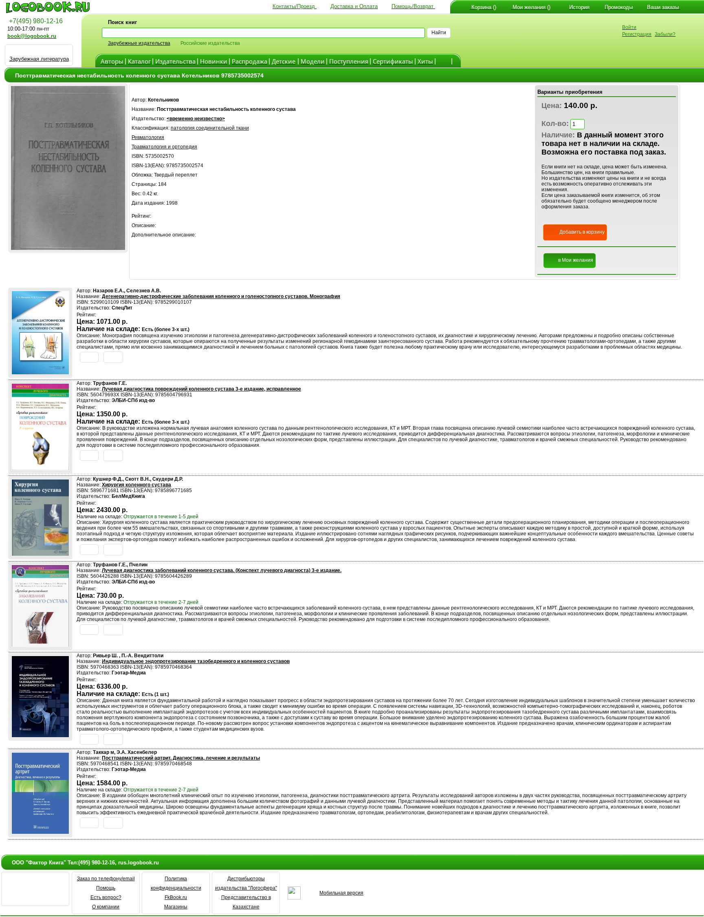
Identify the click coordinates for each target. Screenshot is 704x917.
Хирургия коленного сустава (136, 485)
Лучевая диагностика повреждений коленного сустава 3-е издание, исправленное (201, 389)
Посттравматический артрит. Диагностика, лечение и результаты (181, 758)
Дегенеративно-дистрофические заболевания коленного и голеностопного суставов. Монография (221, 296)
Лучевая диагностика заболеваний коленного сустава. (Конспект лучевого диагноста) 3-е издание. (221, 570)
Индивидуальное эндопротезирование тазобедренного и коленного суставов (196, 661)
